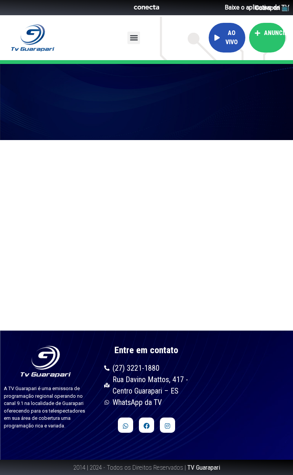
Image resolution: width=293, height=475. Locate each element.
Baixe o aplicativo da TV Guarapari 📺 (257, 7)
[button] (133, 38)
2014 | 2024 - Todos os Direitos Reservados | (146, 467)
